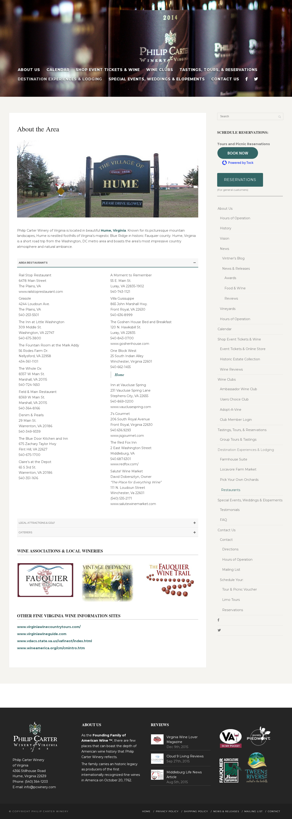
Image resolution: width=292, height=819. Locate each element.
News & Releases (236, 269)
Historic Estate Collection (240, 359)
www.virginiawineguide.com (41, 634)
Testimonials (230, 510)
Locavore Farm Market (238, 469)
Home (119, 374)
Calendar (58, 70)
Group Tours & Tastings (238, 439)
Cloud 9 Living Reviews (185, 756)
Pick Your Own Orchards (239, 480)
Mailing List (231, 570)
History (225, 228)
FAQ (223, 520)
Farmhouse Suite (233, 459)
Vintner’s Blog (233, 258)
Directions (230, 549)
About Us (29, 70)
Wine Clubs (159, 70)
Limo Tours (231, 600)
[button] (237, 153)
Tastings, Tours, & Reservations (219, 70)
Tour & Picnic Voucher (239, 589)
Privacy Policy (167, 811)
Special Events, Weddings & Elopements (157, 79)
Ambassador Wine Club (238, 389)
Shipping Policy (196, 811)
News (224, 249)
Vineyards (227, 309)
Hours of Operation (235, 218)
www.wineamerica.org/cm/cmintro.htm (51, 648)
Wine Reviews (231, 369)
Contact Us (225, 79)
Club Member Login (236, 420)
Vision (224, 238)
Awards (230, 278)
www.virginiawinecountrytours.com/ (49, 627)
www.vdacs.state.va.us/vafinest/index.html (54, 641)
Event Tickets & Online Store (243, 349)
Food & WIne (235, 288)
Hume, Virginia (113, 230)
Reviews (231, 298)
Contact (226, 540)
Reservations (240, 180)
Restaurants (230, 490)
